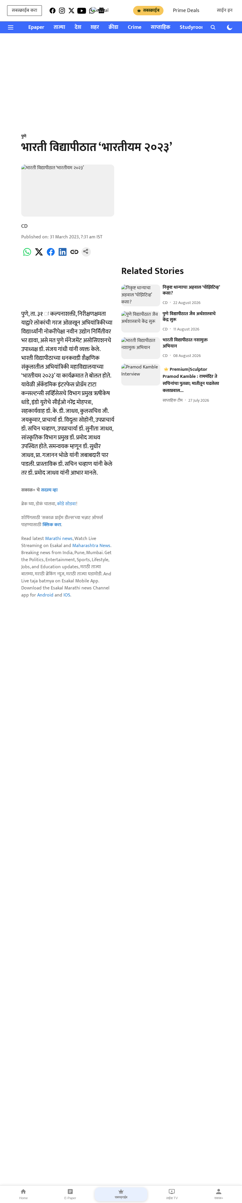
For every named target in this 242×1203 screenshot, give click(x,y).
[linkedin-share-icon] (62, 255)
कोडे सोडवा (66, 504)
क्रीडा (113, 27)
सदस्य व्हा (49, 490)
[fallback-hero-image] (140, 295)
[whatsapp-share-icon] (27, 255)
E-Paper (70, 1198)
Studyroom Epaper (201, 27)
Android (45, 595)
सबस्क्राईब (151, 10)
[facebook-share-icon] (50, 255)
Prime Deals (186, 10)
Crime (134, 27)
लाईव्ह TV (172, 1198)
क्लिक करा (51, 525)
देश (78, 27)
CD (24, 226)
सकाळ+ (218, 1198)
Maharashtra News (91, 546)
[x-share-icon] (39, 255)
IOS (66, 595)
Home (23, 1198)
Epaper (36, 27)
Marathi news (59, 539)
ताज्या (59, 27)
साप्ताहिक (160, 27)
